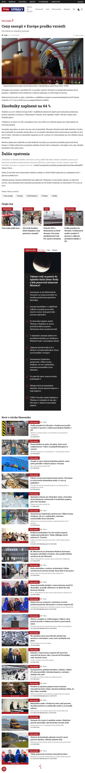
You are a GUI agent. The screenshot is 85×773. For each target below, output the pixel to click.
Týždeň (54, 250)
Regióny (67, 9)
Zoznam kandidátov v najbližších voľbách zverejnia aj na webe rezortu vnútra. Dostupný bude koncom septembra (43, 310)
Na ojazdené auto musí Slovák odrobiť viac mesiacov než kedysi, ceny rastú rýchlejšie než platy (50, 638)
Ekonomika (56, 9)
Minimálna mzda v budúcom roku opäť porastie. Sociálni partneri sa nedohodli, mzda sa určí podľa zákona (51, 705)
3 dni (48, 250)
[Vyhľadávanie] (81, 9)
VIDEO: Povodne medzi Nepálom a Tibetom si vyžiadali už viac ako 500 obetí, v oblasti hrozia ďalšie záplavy (44, 401)
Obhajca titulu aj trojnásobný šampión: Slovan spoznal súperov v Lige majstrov (44, 388)
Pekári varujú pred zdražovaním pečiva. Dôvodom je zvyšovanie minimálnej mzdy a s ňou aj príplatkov (51, 480)
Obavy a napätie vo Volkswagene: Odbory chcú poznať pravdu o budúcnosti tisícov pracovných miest (50, 621)
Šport (75, 9)
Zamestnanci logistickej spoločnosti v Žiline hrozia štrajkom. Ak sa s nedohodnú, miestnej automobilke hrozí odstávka (42, 364)
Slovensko (39, 9)
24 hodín (41, 250)
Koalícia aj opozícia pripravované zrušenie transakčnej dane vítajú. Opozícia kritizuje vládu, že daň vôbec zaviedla (52, 688)
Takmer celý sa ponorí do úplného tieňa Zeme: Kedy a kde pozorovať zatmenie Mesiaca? (44, 281)
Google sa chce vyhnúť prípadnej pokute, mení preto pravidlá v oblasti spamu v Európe (49, 462)
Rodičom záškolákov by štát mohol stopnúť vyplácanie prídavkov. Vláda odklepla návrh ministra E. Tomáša (49, 535)
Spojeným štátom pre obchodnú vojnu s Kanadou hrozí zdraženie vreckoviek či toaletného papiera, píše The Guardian (51, 499)
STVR (3, 2)
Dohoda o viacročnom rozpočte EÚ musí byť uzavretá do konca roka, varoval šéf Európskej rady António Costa (50, 655)
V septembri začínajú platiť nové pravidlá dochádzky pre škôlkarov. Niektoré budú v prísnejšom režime (44, 338)
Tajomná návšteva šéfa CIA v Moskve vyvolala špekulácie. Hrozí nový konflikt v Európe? (44, 350)
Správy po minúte (29, 9)
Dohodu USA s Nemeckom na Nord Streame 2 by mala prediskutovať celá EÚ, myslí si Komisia (52, 233)
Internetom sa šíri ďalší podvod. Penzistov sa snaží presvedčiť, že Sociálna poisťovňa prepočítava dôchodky (43, 296)
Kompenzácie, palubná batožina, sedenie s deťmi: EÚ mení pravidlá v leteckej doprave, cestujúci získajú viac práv (51, 672)
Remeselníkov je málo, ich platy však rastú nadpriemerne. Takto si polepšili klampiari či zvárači (49, 446)
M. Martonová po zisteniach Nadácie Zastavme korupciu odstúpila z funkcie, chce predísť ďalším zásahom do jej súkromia (51, 553)
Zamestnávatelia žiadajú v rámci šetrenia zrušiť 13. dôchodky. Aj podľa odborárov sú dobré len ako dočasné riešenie (51, 587)
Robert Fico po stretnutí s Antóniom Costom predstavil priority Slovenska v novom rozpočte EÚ (51, 603)
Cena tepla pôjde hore (11, 228)
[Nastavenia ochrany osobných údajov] (4, 769)
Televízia (22, 2)
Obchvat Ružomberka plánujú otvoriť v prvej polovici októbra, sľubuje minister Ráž (49, 738)
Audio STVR (55, 2)
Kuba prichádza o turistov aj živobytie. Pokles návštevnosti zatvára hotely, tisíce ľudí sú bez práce (52, 569)
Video (44, 422)
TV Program (43, 2)
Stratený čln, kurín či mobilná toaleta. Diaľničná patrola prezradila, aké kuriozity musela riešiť (50, 721)
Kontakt (80, 2)
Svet (47, 9)
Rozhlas (12, 2)
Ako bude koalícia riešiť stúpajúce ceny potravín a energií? (31, 230)
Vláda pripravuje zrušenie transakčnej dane (48, 754)
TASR (5, 35)
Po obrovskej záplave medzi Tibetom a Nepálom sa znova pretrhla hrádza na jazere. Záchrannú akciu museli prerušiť (43, 325)
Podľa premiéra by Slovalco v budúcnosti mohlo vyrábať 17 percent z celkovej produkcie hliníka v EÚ (73, 234)
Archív (32, 2)
